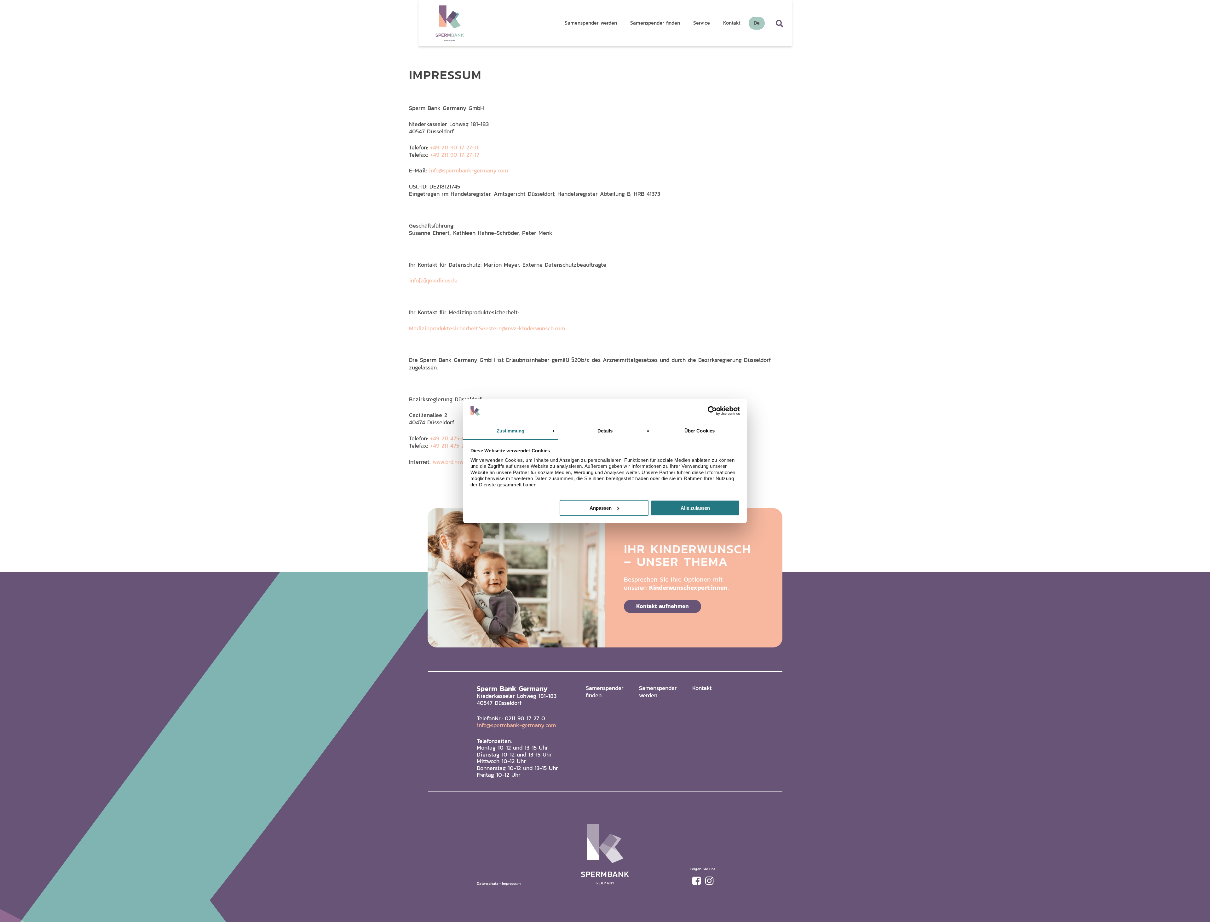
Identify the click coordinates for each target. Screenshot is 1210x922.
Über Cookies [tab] (699, 430)
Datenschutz (487, 883)
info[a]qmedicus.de (433, 280)
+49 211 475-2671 (451, 445)
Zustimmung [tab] (511, 430)
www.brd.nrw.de (452, 462)
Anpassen (601, 508)
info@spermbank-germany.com (468, 170)
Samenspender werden (658, 691)
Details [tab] (605, 430)
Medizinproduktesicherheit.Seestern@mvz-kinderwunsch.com (487, 328)
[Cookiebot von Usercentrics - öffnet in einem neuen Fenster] (712, 410)
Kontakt (702, 688)
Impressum (511, 883)
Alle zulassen (695, 508)
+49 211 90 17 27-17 (454, 155)
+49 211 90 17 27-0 (454, 147)
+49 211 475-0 (447, 438)
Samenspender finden (605, 691)
